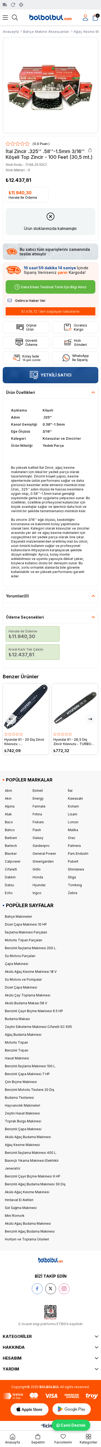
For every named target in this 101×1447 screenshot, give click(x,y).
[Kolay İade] (13, 5)
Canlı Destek (72, 1425)
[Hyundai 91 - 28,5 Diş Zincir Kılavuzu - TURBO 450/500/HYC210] (75, 707)
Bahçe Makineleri (18, 916)
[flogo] (50, 1260)
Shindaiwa (76, 869)
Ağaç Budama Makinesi (23, 1035)
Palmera (74, 846)
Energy (38, 798)
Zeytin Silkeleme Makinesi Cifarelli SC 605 (38, 1027)
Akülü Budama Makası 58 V (26, 1003)
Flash (37, 830)
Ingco (37, 893)
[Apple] (29, 1409)
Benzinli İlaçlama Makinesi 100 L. (30, 1066)
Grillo (37, 869)
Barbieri (11, 838)
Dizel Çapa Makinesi (21, 987)
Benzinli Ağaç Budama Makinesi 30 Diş (35, 1184)
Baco (9, 822)
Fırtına (37, 814)
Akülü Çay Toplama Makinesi (27, 995)
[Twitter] (50, 1288)
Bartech (11, 846)
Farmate (39, 806)
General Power (44, 853)
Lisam (72, 814)
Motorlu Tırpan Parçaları (23, 940)
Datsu (9, 885)
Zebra (72, 893)
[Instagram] (64, 1288)
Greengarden (43, 861)
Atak (8, 814)
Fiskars (38, 822)
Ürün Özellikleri (20, 392)
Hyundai (39, 885)
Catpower (12, 861)
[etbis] (50, 1312)
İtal (70, 791)
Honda (38, 877)
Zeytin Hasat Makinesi (22, 1113)
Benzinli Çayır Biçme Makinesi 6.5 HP (34, 1011)
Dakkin (10, 877)
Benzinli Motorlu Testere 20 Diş (29, 1090)
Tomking (75, 885)
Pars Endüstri (78, 853)
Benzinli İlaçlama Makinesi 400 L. (31, 1153)
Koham (73, 806)
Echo (9, 893)
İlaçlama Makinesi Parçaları (26, 932)
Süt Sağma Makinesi (21, 1208)
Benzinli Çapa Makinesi (23, 1129)
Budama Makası (17, 1019)
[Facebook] (37, 1288)
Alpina (10, 806)
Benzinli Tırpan (16, 1050)
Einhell (38, 791)
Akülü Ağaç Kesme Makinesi (27, 1192)
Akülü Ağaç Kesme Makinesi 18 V (31, 972)
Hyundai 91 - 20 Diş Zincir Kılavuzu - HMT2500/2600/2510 (24, 741)
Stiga (72, 877)
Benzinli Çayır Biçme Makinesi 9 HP (32, 1176)
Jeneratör (12, 1168)
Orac (71, 838)
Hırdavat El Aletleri (19, 1200)
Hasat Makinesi (17, 1058)
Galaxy (38, 838)
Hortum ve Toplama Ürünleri (27, 1239)
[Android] (72, 1409)
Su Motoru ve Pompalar (23, 979)
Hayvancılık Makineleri (22, 1105)
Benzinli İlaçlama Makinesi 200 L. (31, 948)
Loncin (73, 822)
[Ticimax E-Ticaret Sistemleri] (50, 1426)
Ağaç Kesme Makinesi (22, 1145)
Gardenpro (41, 846)
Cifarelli (11, 869)
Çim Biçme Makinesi (21, 1082)
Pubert (73, 861)
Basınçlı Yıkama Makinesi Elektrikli (31, 1160)
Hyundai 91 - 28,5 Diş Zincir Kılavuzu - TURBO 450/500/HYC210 (72, 741)
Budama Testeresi (19, 1097)
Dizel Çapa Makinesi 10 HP (26, 924)
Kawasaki (75, 798)
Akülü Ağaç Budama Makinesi (28, 1137)
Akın (8, 798)
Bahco (10, 830)
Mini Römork (15, 1216)
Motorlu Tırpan (16, 1042)
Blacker (11, 853)
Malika (73, 830)
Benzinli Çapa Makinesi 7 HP (27, 1074)
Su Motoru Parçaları (20, 956)
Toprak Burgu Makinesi (23, 1121)
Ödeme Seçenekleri (25, 617)
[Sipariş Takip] (5, 5)
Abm (8, 791)
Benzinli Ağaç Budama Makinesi (30, 1231)
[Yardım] (21, 5)
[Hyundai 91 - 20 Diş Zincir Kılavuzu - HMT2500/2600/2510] (26, 707)
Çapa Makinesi (16, 964)
